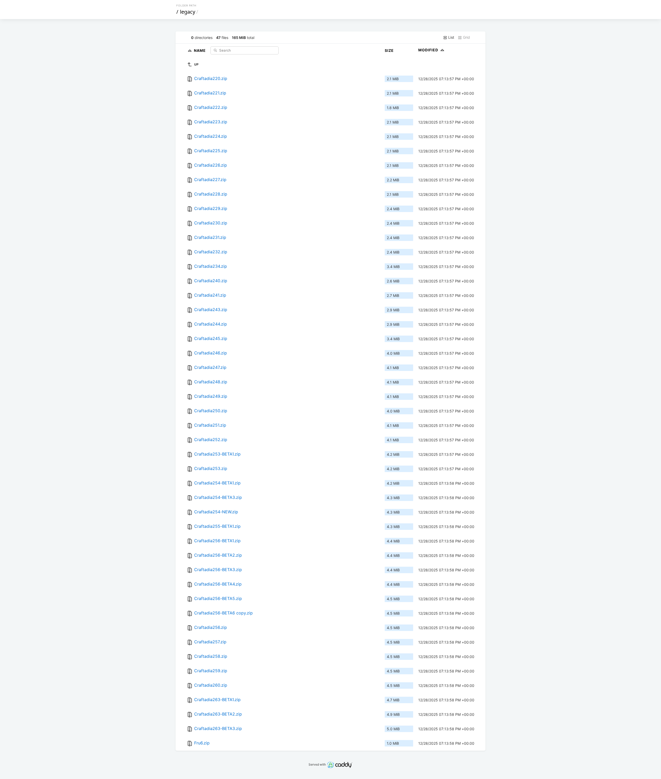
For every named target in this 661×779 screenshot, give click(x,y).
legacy (187, 11)
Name (200, 50)
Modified (428, 50)
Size (389, 50)
